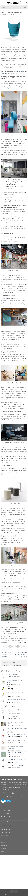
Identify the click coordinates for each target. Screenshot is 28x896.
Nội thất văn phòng (6, 829)
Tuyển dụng (4, 845)
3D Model (3, 848)
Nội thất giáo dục (5, 832)
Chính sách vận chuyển (7, 816)
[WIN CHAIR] (14, 2)
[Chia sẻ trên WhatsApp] (4, 646)
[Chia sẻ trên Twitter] (10, 646)
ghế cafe (12, 200)
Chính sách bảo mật (6, 810)
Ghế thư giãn (4, 414)
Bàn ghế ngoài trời (5, 835)
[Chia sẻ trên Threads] (12, 646)
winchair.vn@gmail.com (12, 793)
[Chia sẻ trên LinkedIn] (20, 646)
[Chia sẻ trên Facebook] (7, 646)
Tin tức (3, 842)
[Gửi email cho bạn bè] (15, 646)
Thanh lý (3, 851)
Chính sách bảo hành (6, 819)
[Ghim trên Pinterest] (18, 646)
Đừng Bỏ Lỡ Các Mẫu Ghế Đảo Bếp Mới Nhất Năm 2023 (7, 654)
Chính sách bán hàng (6, 813)
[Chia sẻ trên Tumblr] (23, 646)
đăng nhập (10, 665)
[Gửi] (25, 7)
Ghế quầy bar (4, 298)
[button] (2, 2)
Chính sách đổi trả (5, 822)
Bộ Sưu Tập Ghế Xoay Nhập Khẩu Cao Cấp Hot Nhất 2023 (20, 654)
